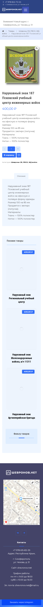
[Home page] (3, 31)
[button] (37, 48)
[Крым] (12, 9)
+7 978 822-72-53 (13, 2)
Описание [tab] (21, 176)
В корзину (9, 155)
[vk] (17, 532)
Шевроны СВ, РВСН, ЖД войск (24, 162)
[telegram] (24, 532)
